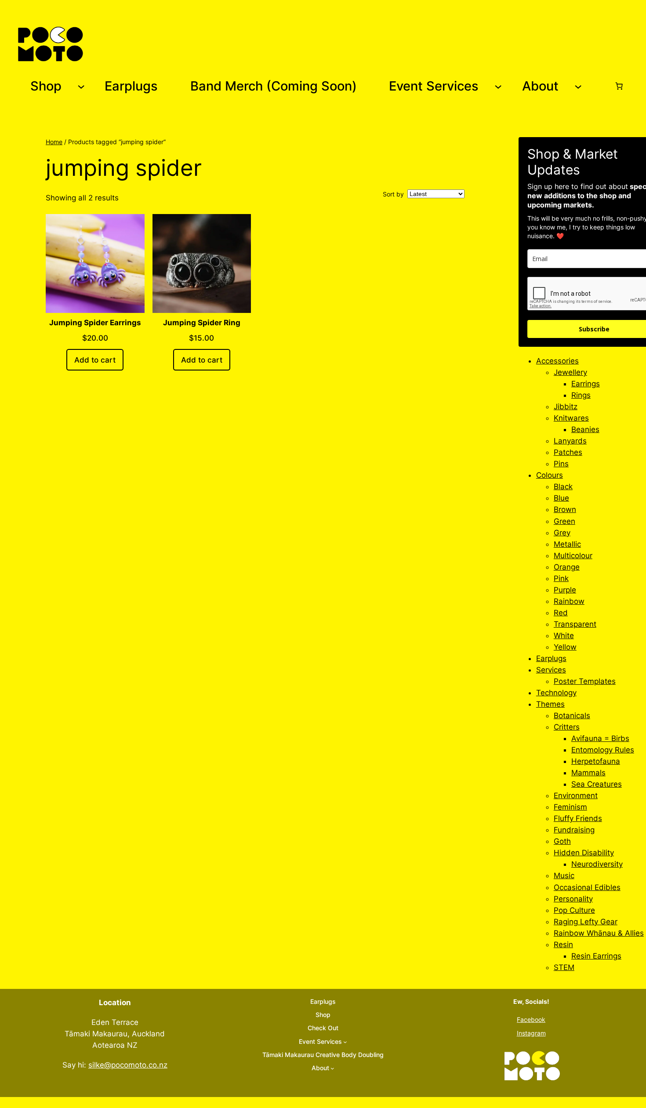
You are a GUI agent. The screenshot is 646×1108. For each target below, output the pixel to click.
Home (54, 141)
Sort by (393, 194)
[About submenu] (578, 86)
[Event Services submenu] (498, 86)
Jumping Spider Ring (201, 322)
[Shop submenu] (81, 86)
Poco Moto (116, 44)
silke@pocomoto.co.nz (127, 1065)
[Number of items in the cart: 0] (619, 86)
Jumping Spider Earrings (95, 322)
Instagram (531, 1033)
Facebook (531, 1019)
